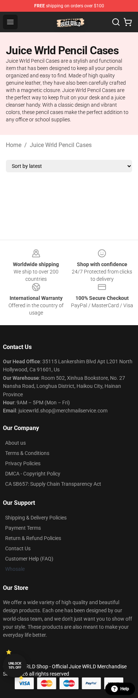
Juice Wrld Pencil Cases (61, 145)
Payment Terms (23, 528)
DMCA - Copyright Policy (32, 474)
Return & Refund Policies (33, 538)
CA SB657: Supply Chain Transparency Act (53, 484)
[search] (116, 22)
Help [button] (124, 688)
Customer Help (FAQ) (29, 559)
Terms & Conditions (27, 453)
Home (13, 145)
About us (15, 443)
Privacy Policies (22, 463)
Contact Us (18, 548)
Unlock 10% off (14, 665)
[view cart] (127, 22)
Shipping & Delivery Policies (36, 518)
